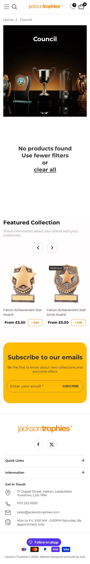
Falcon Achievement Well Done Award (66, 312)
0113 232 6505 (27, 503)
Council (26, 20)
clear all (45, 169)
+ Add (35, 322)
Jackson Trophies (16, 556)
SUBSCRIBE (70, 386)
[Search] (14, 6)
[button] (38, 248)
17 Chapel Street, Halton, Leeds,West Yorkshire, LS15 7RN (44, 493)
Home (8, 20)
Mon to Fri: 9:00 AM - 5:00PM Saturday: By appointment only (49, 522)
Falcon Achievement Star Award (22, 312)
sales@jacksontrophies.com (38, 512)
